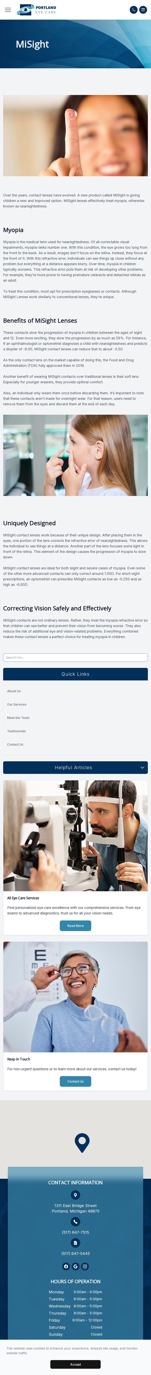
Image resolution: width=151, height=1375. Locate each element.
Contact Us (15, 744)
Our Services (16, 704)
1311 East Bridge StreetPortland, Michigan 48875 (75, 1208)
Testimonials (16, 731)
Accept (75, 1364)
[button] (8, 10)
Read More (75, 926)
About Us (14, 691)
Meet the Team (18, 718)
